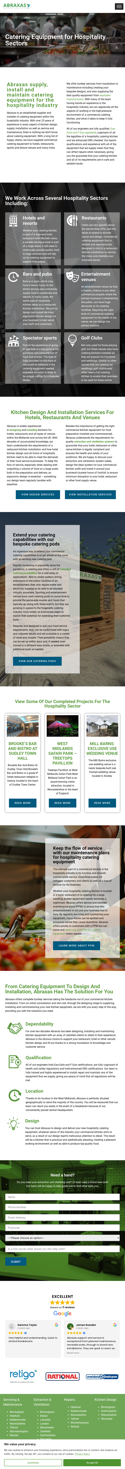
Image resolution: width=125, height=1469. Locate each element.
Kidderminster (18, 1419)
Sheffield (45, 1431)
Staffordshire (47, 1435)
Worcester (46, 1439)
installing (32, 429)
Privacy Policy (82, 1454)
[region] (62, 1454)
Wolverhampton (19, 1431)
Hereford (15, 1415)
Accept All (92, 1462)
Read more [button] (14, 1353)
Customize (33, 1462)
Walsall (14, 1435)
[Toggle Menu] (119, 6)
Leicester (45, 1419)
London (44, 1423)
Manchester (47, 1427)
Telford (14, 1427)
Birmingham (17, 1412)
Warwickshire (17, 1423)
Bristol (44, 1415)
